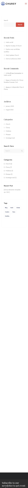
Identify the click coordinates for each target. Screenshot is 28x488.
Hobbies (8, 131)
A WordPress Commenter (13, 73)
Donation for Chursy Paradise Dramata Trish (13, 81)
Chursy (8, 128)
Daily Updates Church (12, 55)
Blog (6, 207)
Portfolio (7, 216)
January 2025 (10, 106)
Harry (13, 212)
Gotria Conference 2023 (13, 59)
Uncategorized (10, 138)
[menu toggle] (26, 4)
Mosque (8, 134)
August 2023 (9, 110)
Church (8, 124)
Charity (18, 207)
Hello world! (9, 42)
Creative (7, 212)
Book (12, 207)
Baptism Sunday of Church (13, 46)
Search (6, 20)
